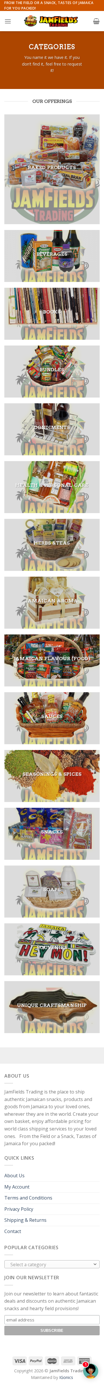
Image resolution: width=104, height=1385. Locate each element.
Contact (12, 1231)
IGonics (66, 1377)
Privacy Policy (18, 1209)
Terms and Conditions (28, 1198)
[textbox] (50, 1264)
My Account (16, 1187)
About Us (14, 1175)
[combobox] (52, 1264)
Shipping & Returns (25, 1220)
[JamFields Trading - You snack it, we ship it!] (52, 21)
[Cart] (96, 21)
